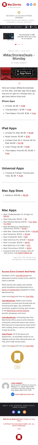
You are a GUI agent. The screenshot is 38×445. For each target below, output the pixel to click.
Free (29, 109)
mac (34, 257)
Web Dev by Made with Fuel (13, 419)
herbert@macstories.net (24, 394)
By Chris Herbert (19, 63)
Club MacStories (22, 276)
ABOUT (5, 406)
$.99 (23, 106)
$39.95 (6, 216)
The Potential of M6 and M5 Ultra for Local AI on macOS (27, 37)
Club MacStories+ (9, 317)
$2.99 (20, 143)
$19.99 (30, 240)
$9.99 (25, 195)
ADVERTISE (18, 406)
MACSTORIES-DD (25, 253)
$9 (26, 219)
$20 (28, 245)
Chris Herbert (16, 383)
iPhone (28, 257)
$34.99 (35, 231)
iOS (19, 257)
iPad (23, 257)
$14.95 (27, 234)
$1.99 (31, 133)
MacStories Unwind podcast (18, 311)
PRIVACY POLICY (29, 406)
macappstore (17, 259)
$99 (26, 237)
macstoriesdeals (29, 259)
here (13, 296)
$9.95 (29, 248)
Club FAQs (30, 296)
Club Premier (7, 334)
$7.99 (24, 228)
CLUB (4, 27)
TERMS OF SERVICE (19, 407)
